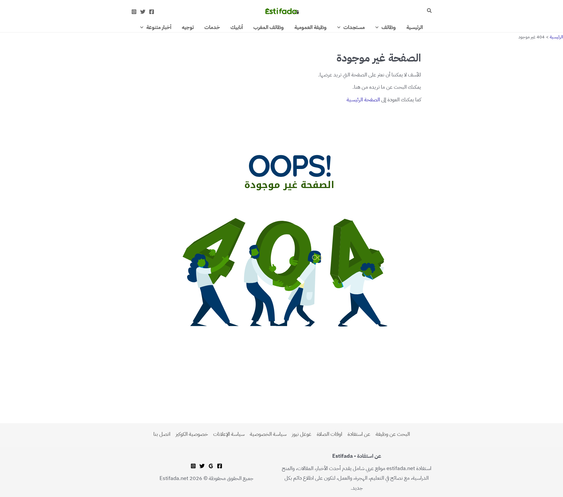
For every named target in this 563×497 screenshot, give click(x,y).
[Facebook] (151, 11)
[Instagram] (134, 11)
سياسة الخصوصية (268, 434)
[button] (429, 11)
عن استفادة (358, 434)
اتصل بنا (161, 434)
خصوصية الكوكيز (192, 434)
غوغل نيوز (301, 434)
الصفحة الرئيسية (363, 99)
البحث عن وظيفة (393, 434)
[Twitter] (142, 11)
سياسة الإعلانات (229, 434)
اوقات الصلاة (329, 434)
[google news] (210, 466)
